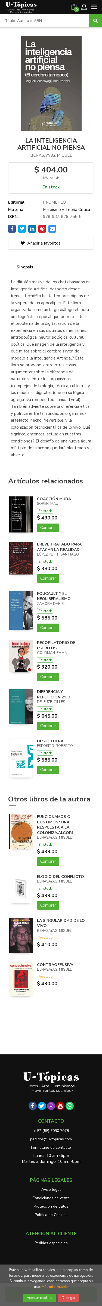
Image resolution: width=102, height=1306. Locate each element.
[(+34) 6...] (70, 1106)
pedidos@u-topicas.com (51, 1139)
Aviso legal (51, 1189)
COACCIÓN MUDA (54, 499)
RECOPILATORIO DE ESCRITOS (56, 645)
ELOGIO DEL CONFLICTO (60, 876)
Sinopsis (25, 267)
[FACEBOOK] (33, 1106)
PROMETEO (54, 202)
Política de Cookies (51, 1214)
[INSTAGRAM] (51, 1106)
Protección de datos (51, 1206)
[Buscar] (95, 20)
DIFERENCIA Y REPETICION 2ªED (53, 694)
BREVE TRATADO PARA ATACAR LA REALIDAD (59, 547)
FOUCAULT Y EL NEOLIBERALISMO (54, 596)
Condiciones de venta (51, 1198)
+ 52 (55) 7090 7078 (51, 1130)
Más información (55, 1286)
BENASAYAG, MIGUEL (51, 155)
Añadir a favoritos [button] (43, 243)
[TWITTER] (42, 1106)
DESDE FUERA (50, 741)
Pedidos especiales (51, 1243)
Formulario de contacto (51, 1147)
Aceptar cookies (39, 1297)
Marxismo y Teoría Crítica (66, 209)
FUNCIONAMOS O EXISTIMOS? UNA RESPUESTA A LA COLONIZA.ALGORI (55, 824)
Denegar (69, 1297)
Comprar (48, 527)
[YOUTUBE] (60, 1106)
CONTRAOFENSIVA (55, 964)
